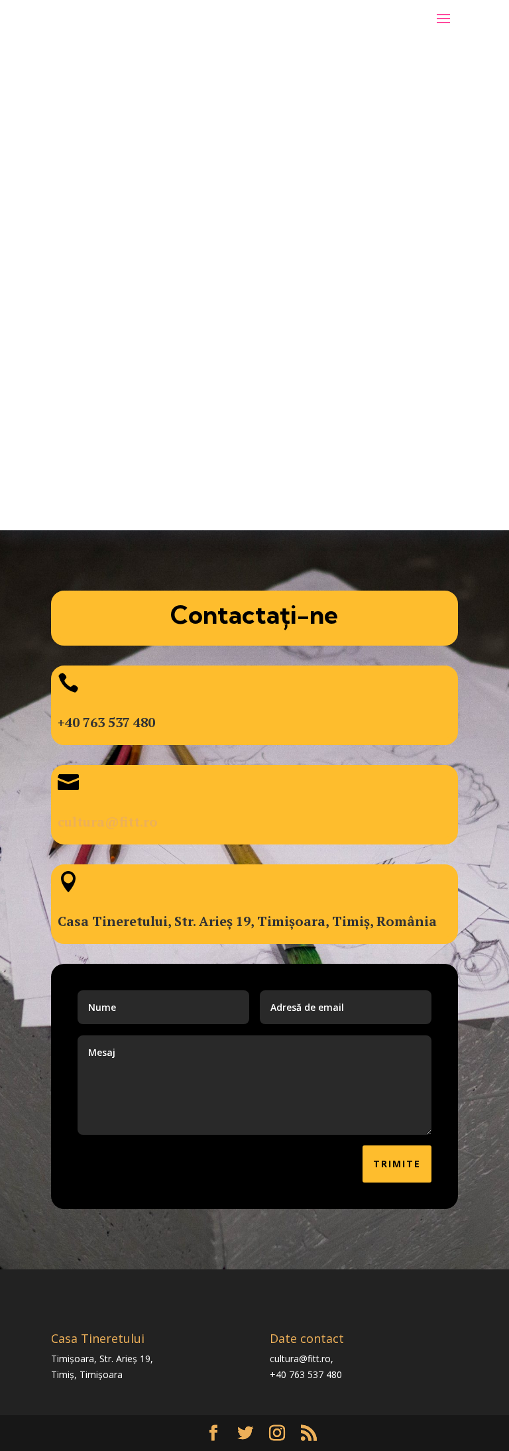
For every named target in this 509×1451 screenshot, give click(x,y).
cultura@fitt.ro (108, 822)
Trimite (397, 1163)
